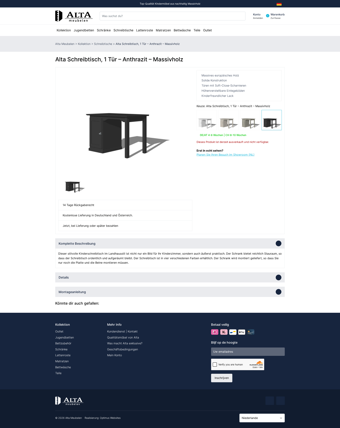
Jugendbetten (64, 337)
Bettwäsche (63, 367)
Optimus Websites (110, 417)
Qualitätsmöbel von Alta (123, 337)
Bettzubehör (63, 343)
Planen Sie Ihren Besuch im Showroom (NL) (225, 154)
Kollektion (84, 44)
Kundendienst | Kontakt (122, 331)
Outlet (59, 331)
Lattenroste (62, 355)
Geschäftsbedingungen (122, 349)
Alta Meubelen (64, 44)
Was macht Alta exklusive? (124, 343)
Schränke (61, 349)
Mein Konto (114, 355)
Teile (58, 373)
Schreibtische (103, 44)
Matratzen (62, 361)
